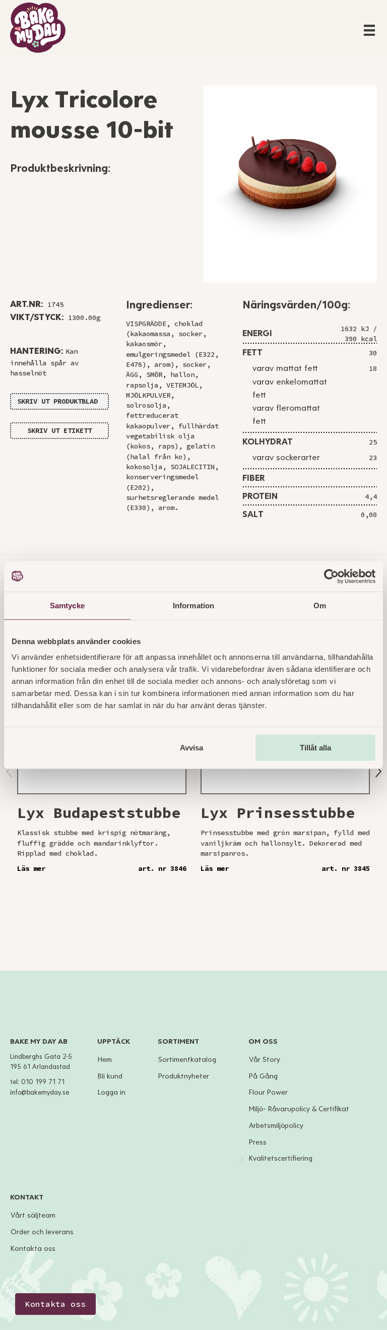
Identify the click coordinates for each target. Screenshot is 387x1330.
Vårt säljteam (33, 1215)
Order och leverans (42, 1232)
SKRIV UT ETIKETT (59, 430)
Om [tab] (319, 605)
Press (258, 1142)
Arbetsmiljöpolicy (276, 1125)
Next (378, 771)
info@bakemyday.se (39, 1092)
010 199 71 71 (42, 1082)
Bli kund (110, 1076)
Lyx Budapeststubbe (98, 812)
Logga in (111, 1092)
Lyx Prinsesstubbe (278, 812)
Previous (9, 772)
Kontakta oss (33, 1248)
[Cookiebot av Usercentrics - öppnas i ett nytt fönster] (331, 576)
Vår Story (264, 1059)
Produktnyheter (183, 1076)
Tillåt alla (315, 747)
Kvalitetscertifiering (280, 1158)
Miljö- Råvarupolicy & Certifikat (299, 1109)
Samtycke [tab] (67, 605)
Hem (105, 1059)
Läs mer (31, 868)
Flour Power (268, 1092)
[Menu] (369, 30)
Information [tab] (193, 605)
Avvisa (191, 747)
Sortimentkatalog (187, 1059)
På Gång (263, 1076)
